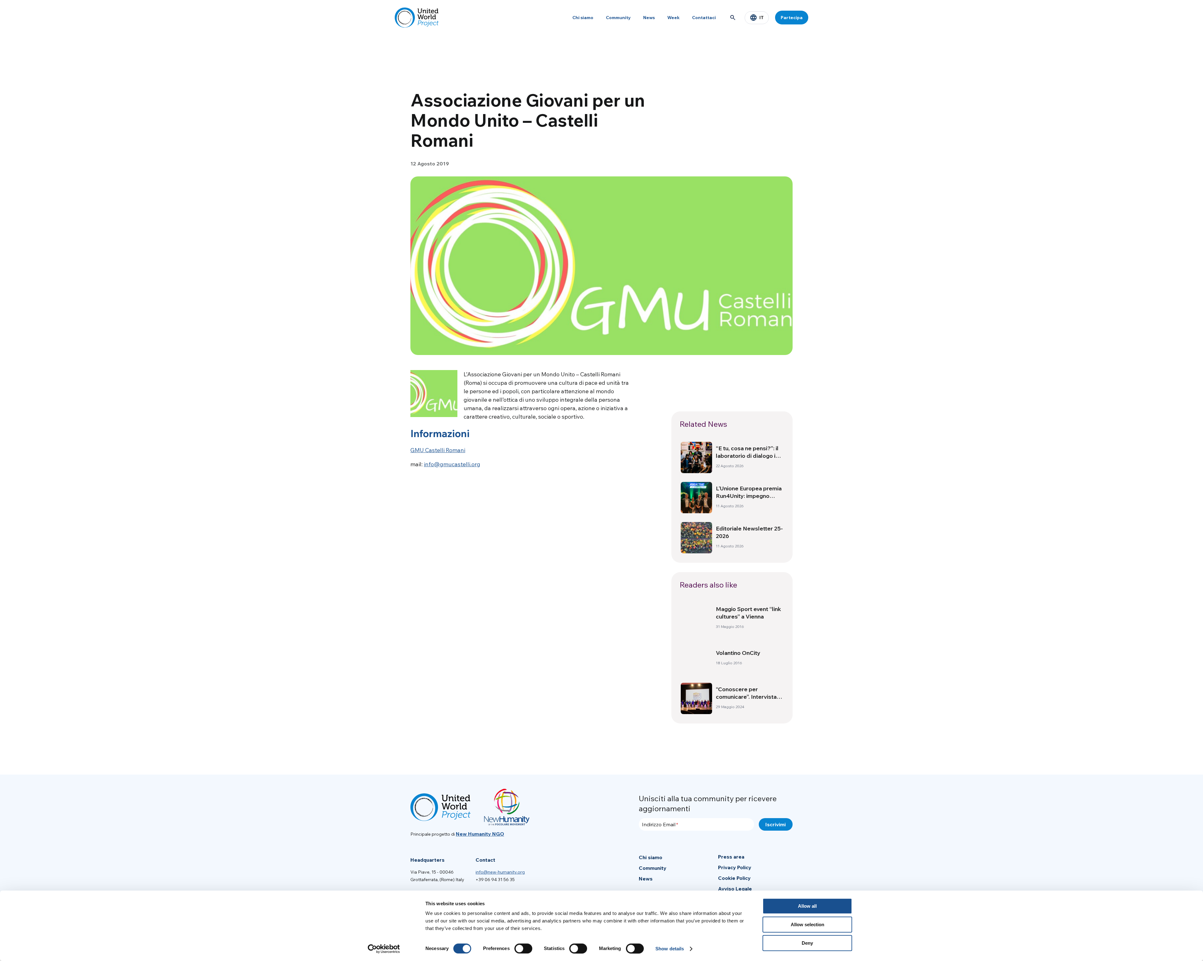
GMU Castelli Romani (437, 450)
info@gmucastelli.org (452, 464)
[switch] (523, 948)
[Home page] (417, 18)
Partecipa (792, 17)
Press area (731, 857)
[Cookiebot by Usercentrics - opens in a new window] (384, 948)
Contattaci (704, 17)
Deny (807, 943)
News (649, 17)
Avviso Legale (735, 888)
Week (673, 17)
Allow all (807, 906)
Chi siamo (582, 17)
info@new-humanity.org (500, 872)
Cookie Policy (734, 878)
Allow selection (807, 924)
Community (618, 17)
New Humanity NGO (480, 834)
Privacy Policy (734, 867)
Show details (669, 948)
